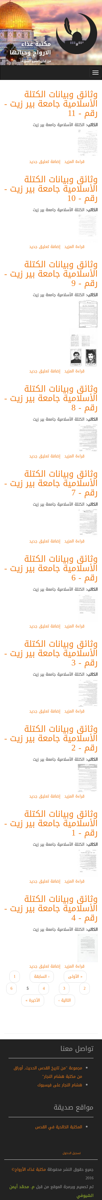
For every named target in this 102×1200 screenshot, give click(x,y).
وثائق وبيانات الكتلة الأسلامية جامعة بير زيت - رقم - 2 (51, 738)
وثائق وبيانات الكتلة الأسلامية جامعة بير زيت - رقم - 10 (51, 188)
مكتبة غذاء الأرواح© (29, 1169)
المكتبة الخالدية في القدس (58, 1127)
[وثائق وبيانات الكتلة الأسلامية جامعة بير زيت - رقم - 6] (88, 608)
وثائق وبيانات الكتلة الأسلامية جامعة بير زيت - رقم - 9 (51, 273)
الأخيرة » (33, 1000)
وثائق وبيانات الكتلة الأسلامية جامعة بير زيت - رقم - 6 (51, 568)
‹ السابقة (42, 976)
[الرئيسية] (76, 39)
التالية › (64, 1000)
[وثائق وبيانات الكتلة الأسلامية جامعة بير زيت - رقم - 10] (88, 229)
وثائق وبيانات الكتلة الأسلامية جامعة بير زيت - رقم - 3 (51, 653)
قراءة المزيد (74, 162)
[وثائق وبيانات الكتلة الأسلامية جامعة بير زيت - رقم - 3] (88, 693)
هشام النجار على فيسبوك (59, 1085)
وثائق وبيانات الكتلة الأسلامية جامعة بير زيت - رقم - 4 (51, 908)
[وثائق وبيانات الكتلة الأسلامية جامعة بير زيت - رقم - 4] (88, 948)
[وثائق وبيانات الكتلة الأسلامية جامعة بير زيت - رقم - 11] (88, 144)
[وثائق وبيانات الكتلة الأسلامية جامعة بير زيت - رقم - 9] (88, 314)
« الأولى (75, 976)
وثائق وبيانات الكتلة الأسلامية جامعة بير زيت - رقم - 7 (51, 483)
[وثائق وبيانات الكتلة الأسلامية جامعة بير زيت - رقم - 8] (88, 438)
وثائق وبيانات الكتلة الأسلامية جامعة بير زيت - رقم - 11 (51, 103)
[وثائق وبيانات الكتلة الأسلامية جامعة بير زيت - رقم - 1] (88, 863)
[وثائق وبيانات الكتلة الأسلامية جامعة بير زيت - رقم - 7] (88, 523)
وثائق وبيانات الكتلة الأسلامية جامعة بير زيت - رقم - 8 (51, 398)
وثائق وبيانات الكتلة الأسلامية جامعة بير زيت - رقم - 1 (51, 823)
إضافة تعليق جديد (44, 162)
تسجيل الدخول (72, 1153)
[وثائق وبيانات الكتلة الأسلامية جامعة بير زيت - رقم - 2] (88, 778)
